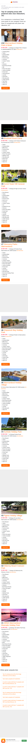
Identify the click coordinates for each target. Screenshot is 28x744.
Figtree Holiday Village (13, 516)
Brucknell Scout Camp (13, 138)
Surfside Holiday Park (13, 432)
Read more (5, 88)
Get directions (19, 49)
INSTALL (24, 740)
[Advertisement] (14, 106)
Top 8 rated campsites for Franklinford (11, 678)
